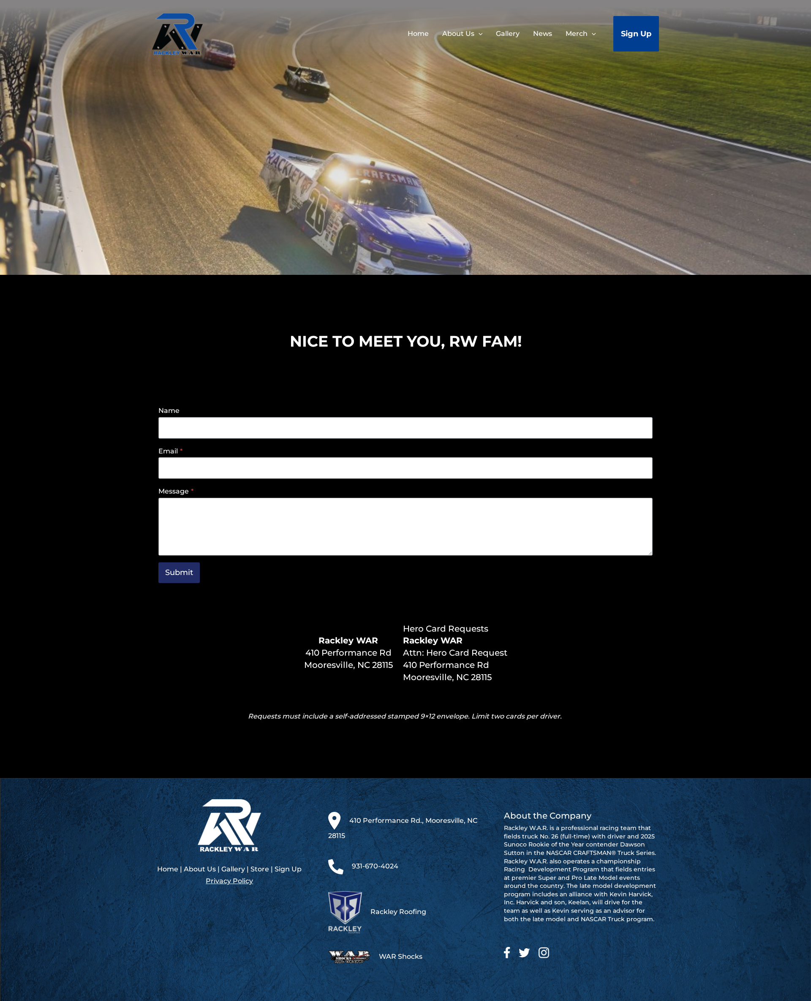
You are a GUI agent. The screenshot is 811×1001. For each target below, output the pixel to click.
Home (167, 869)
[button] (478, 34)
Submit (179, 572)
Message (175, 491)
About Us (200, 869)
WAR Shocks (400, 956)
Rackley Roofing (398, 912)
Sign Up (288, 869)
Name (169, 411)
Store (259, 869)
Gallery (233, 869)
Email (170, 451)
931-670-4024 (375, 866)
